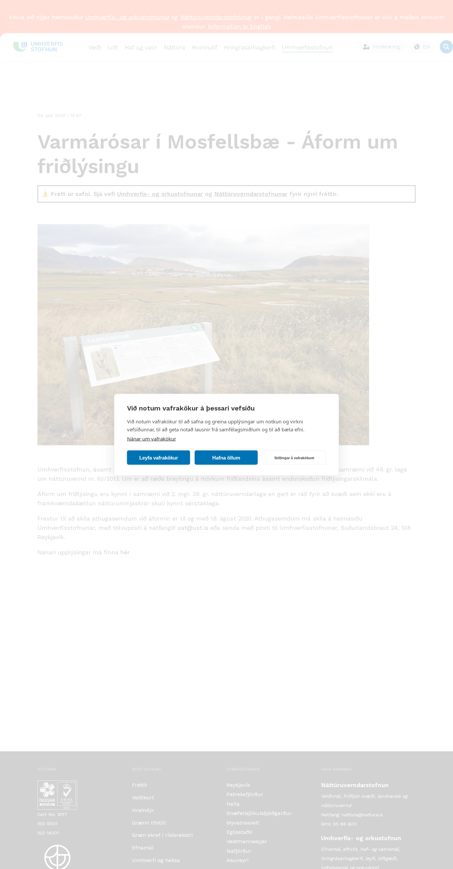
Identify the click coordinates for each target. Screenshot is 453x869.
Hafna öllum (226, 457)
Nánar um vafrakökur (151, 438)
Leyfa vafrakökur (158, 457)
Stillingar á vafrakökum (294, 458)
